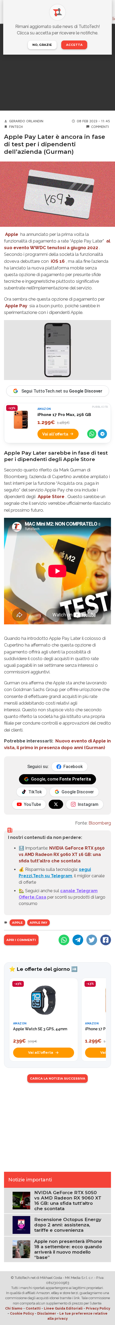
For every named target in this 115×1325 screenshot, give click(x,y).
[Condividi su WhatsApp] (91, 433)
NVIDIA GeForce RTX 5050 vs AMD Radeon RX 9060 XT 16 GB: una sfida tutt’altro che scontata (67, 1200)
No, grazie (42, 45)
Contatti (33, 1308)
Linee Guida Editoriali (63, 1308)
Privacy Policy (98, 1308)
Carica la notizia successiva (57, 1078)
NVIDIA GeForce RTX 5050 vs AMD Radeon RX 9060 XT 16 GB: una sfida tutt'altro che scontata (62, 854)
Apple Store (51, 496)
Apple (11, 234)
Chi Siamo (13, 1308)
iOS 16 (58, 261)
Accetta (74, 45)
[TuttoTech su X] (56, 804)
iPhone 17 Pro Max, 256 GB (64, 414)
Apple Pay (16, 305)
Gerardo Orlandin (26, 121)
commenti (100, 127)
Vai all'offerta (55, 434)
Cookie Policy (22, 1313)
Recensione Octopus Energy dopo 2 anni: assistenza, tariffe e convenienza (67, 1225)
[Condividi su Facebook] (105, 940)
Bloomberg (100, 823)
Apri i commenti (21, 940)
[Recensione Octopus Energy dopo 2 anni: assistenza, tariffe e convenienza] (21, 1224)
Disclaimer (46, 1313)
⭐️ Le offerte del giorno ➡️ (43, 969)
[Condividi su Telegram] (102, 433)
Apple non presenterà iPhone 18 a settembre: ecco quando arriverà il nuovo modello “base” (68, 1249)
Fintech (16, 127)
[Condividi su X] (91, 940)
